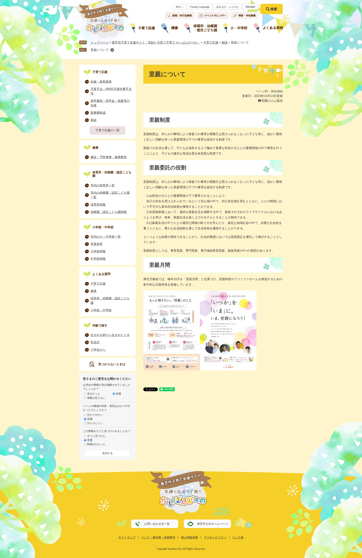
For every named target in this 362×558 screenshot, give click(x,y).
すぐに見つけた (96, 435)
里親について (99, 49)
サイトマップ (126, 537)
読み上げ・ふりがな (227, 6)
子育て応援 (210, 42)
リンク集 (238, 537)
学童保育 (96, 244)
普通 (118, 393)
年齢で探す (99, 325)
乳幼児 (95, 342)
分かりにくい (95, 423)
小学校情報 (98, 251)
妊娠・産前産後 (101, 81)
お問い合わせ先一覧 (157, 523)
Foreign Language (199, 6)
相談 (225, 42)
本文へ (179, 6)
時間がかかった (96, 444)
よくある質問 (101, 274)
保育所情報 (98, 204)
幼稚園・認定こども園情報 (108, 212)
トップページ (99, 42)
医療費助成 (98, 112)
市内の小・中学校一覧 (105, 236)
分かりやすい (95, 414)
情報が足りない (96, 397)
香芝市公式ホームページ (212, 523)
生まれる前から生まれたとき (110, 335)
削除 (112, 50)
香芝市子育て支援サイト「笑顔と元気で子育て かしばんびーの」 (156, 42)
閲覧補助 (250, 6)
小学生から (98, 349)
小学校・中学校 (103, 227)
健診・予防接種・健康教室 (108, 157)
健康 (95, 147)
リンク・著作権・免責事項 (158, 537)
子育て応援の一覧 (107, 130)
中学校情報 (98, 258)
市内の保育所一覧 (102, 185)
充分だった (93, 393)
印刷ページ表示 (272, 100)
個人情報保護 (189, 537)
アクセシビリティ (215, 537)
